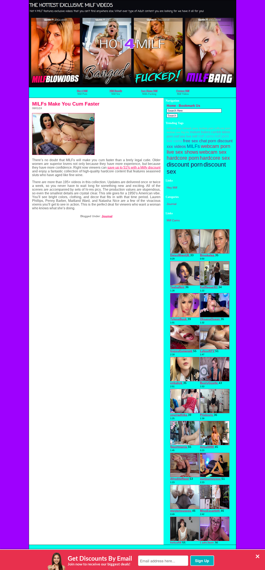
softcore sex (174, 128)
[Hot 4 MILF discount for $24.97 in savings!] (132, 86)
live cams (174, 141)
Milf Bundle (116, 90)
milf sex (179, 136)
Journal (107, 216)
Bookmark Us (189, 105)
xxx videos (176, 146)
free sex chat (195, 141)
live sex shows (182, 152)
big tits (185, 132)
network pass (190, 128)
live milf (191, 136)
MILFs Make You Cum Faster (65, 104)
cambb (216, 132)
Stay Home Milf (149, 90)
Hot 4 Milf (82, 90)
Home (171, 105)
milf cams (206, 136)
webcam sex (212, 152)
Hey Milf (172, 187)
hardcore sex (215, 158)
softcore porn (222, 128)
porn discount (220, 141)
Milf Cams (173, 220)
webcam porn (215, 146)
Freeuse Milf (182, 90)
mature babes (200, 132)
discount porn (185, 164)
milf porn (222, 136)
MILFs (193, 146)
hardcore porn (183, 158)
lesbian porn (206, 128)
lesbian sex (173, 132)
